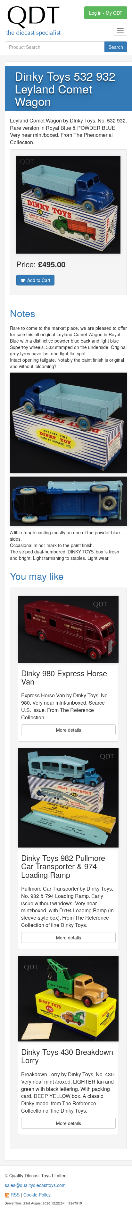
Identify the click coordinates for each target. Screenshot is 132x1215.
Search (116, 47)
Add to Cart (37, 280)
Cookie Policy (37, 1194)
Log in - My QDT (105, 13)
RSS (15, 1194)
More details (68, 730)
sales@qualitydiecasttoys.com (35, 1185)
